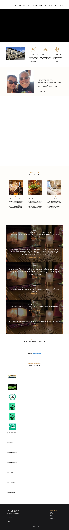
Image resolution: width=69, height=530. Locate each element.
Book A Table (52, 513)
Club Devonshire (53, 516)
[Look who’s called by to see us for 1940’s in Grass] (39, 349)
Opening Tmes (52, 518)
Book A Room (52, 515)
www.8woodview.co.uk (43, 528)
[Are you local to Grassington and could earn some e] (56, 349)
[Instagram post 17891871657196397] (21, 349)
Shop (51, 512)
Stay (54, 213)
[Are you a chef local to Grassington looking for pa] (4, 349)
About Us (42, 91)
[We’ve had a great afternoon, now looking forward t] (13, 349)
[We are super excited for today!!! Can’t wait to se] (30, 349)
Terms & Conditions (32, 526)
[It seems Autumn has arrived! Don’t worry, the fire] (65, 349)
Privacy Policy (37, 526)
